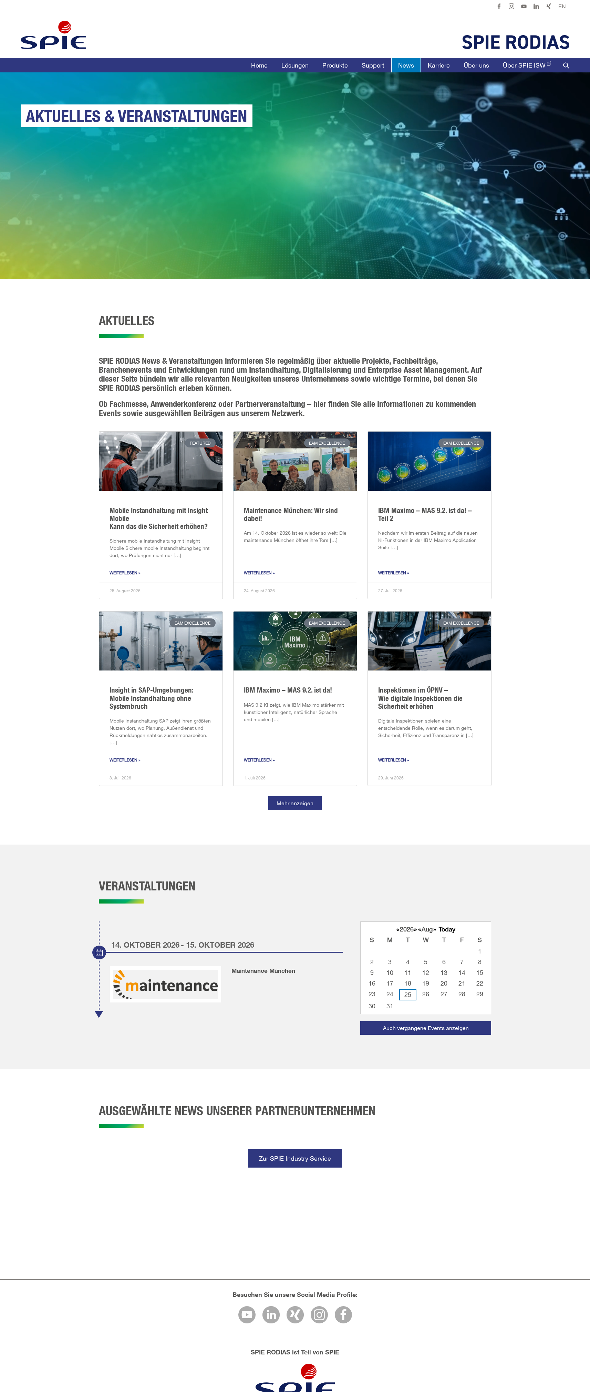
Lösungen (295, 65)
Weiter (552, 1361)
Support (373, 65)
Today (447, 929)
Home (259, 65)
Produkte (335, 65)
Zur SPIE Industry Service (295, 1158)
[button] (295, 803)
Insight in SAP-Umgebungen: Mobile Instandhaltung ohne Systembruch (151, 697)
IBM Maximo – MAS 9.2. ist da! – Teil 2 (425, 514)
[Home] (53, 35)
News (406, 65)
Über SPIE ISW (524, 65)
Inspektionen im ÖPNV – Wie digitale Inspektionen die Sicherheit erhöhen (420, 697)
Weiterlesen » (125, 572)
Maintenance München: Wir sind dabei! (291, 514)
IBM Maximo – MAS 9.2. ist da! (288, 689)
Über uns (476, 65)
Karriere (439, 65)
